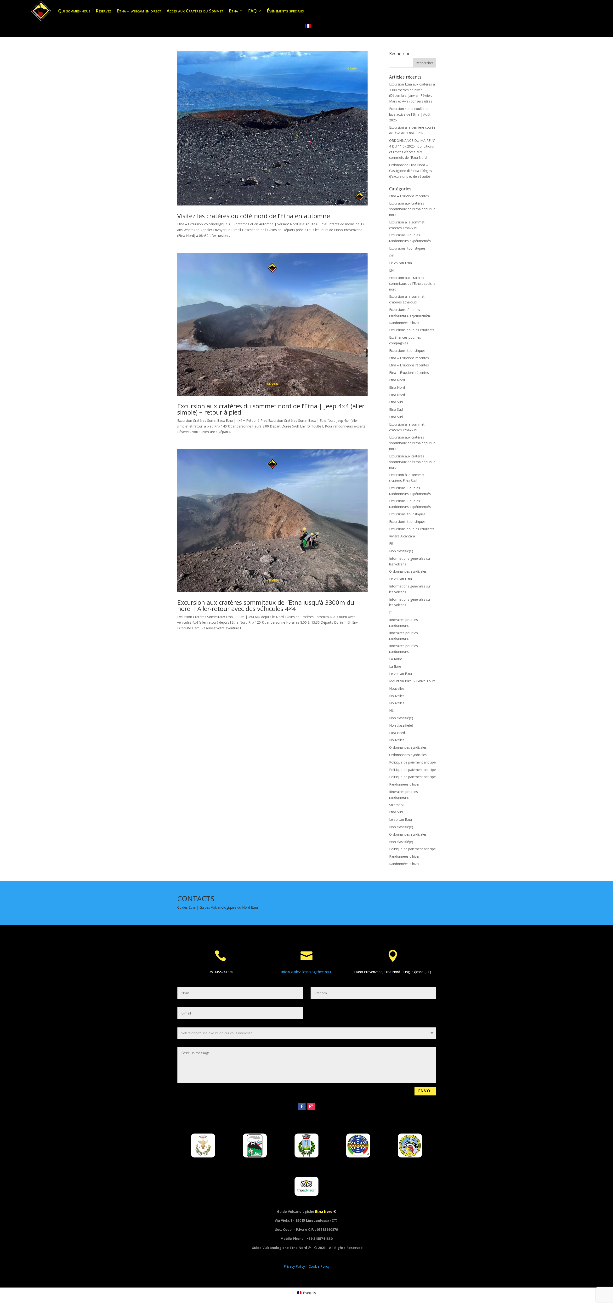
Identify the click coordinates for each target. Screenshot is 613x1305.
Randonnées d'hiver (404, 322)
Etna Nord (397, 380)
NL (391, 710)
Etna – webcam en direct (139, 11)
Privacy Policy (295, 1266)
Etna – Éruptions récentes (409, 196)
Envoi (425, 1091)
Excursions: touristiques (407, 248)
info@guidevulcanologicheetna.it (306, 971)
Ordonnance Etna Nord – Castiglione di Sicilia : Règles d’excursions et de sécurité (410, 171)
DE (391, 255)
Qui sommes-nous (74, 11)
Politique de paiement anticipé (412, 762)
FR (391, 543)
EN (391, 270)
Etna (233, 11)
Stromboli (396, 805)
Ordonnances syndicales (408, 571)
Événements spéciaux (285, 11)
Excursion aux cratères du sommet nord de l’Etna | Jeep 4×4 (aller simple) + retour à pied (270, 409)
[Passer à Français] (308, 26)
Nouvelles (396, 688)
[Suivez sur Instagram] (311, 1106)
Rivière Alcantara (402, 536)
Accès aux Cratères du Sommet (195, 11)
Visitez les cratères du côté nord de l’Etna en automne (253, 215)
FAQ (252, 11)
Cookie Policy (319, 1266)
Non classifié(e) (401, 551)
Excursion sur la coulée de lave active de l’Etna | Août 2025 (410, 114)
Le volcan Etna (400, 263)
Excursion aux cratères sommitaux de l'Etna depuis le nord (412, 209)
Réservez (103, 11)
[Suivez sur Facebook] (302, 1106)
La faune (396, 659)
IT (390, 612)
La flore (395, 666)
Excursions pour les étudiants (411, 330)
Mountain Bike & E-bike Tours (412, 681)
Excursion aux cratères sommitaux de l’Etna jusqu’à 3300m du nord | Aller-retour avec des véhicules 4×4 (265, 605)
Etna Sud (396, 402)
